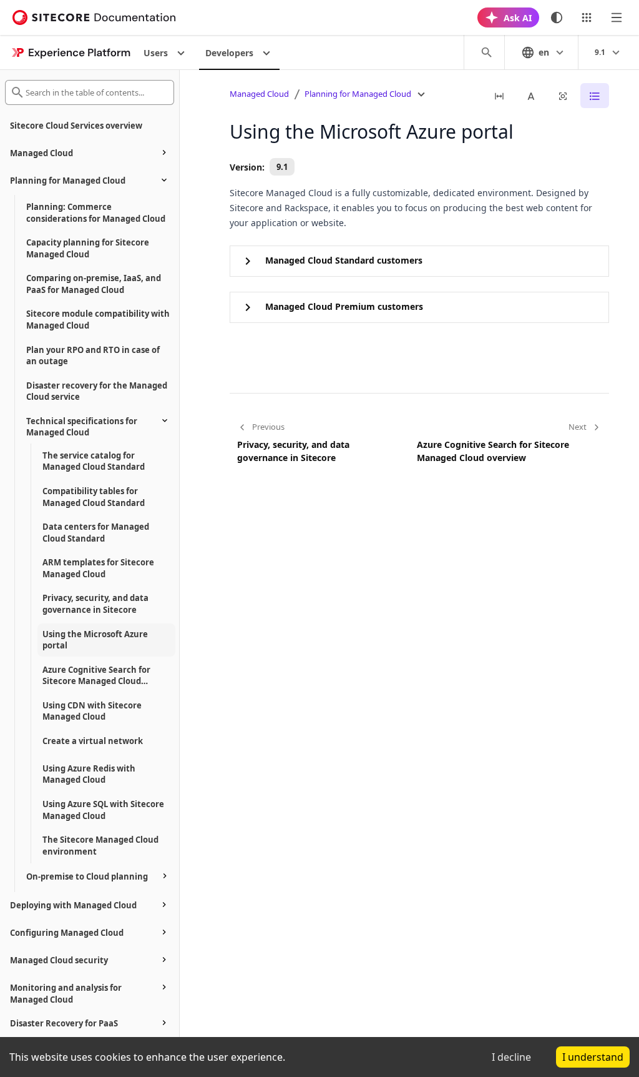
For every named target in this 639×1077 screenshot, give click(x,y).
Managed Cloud (259, 93)
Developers (229, 53)
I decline (511, 1057)
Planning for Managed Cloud (358, 93)
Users (156, 53)
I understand (592, 1057)
